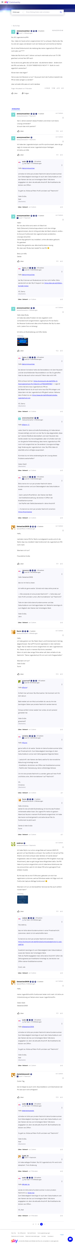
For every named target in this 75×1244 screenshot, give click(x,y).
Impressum (51, 1236)
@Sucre (24, 687)
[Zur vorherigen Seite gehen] (33, 1224)
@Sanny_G (25, 425)
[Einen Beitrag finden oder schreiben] (61, 12)
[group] (47, 88)
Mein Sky (13, 1233)
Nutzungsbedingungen (44, 1233)
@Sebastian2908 (28, 1027)
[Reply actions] (62, 165)
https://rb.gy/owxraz (25, 512)
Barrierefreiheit (32, 1233)
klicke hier (31, 1193)
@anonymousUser (28, 168)
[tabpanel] (37, 668)
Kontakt (44, 1236)
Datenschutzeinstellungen (33, 1236)
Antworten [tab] (16, 109)
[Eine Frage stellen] (70, 1239)
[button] (19, 207)
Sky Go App (16, 26)
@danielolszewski (28, 1111)
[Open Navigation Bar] (2, 2)
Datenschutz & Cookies (17, 1236)
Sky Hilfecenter (22, 1233)
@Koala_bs (25, 1184)
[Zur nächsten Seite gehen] (44, 1224)
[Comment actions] (63, 118)
